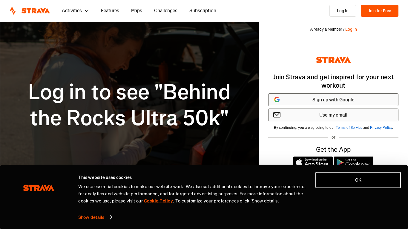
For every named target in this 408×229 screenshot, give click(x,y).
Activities (72, 10)
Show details (91, 217)
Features (110, 10)
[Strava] (30, 11)
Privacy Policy (381, 127)
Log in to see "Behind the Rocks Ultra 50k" (129, 105)
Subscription (202, 10)
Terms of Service (349, 127)
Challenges (165, 10)
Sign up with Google (333, 100)
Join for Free (379, 11)
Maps (136, 10)
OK (358, 180)
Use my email (333, 115)
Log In (343, 11)
